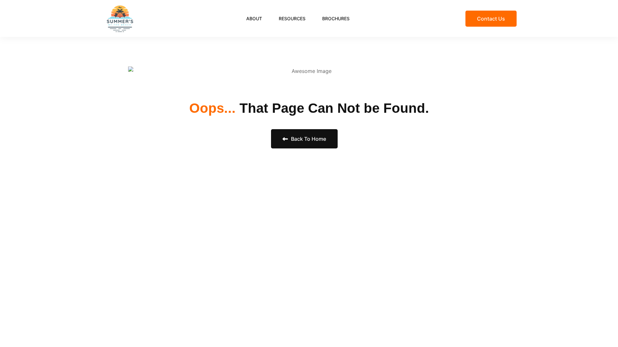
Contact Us (491, 18)
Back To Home (308, 139)
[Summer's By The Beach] (119, 18)
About (254, 18)
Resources (292, 18)
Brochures (336, 18)
